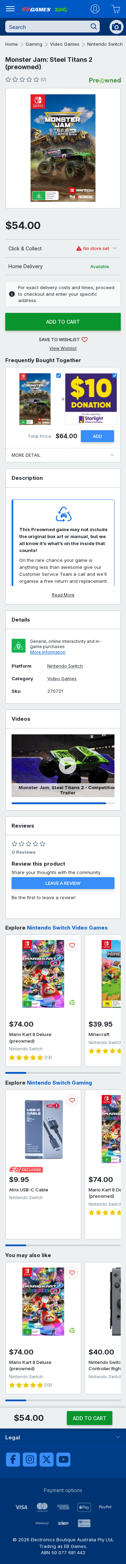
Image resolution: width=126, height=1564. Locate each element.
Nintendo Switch (105, 44)
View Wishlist (63, 348)
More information (47, 652)
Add (97, 436)
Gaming (34, 44)
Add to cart (63, 322)
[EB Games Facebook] (13, 1460)
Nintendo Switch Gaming (59, 1082)
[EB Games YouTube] (63, 1460)
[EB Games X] (47, 1460)
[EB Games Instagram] (30, 1460)
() (43, 79)
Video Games (64, 44)
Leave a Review (63, 883)
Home (11, 44)
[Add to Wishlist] (72, 945)
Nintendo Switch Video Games (67, 927)
